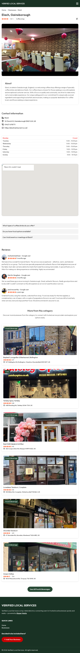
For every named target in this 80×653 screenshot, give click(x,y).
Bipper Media (22, 613)
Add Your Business (13, 639)
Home (4, 10)
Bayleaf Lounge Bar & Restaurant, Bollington (20, 357)
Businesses (12, 10)
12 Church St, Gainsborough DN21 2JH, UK (20, 121)
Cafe (7, 372)
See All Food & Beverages (40, 589)
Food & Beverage (11, 328)
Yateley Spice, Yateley (11, 401)
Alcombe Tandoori (10, 531)
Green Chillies (8, 574)
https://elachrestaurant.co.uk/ (16, 128)
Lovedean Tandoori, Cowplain (14, 487)
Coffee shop (20, 19)
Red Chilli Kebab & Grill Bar (13, 444)
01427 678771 (10, 124)
